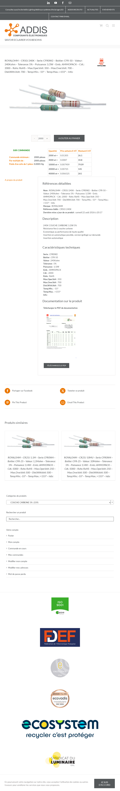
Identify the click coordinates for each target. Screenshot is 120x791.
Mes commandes (15, 555)
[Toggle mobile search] (107, 25)
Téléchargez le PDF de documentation (60, 308)
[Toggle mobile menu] (113, 25)
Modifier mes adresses (18, 567)
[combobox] (60, 502)
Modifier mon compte (17, 561)
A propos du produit (13, 180)
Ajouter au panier (69, 138)
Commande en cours (17, 548)
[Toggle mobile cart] (101, 25)
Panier (11, 535)
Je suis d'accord (104, 783)
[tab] (19, 180)
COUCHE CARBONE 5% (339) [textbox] (59, 502)
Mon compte (13, 542)
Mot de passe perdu (17, 574)
